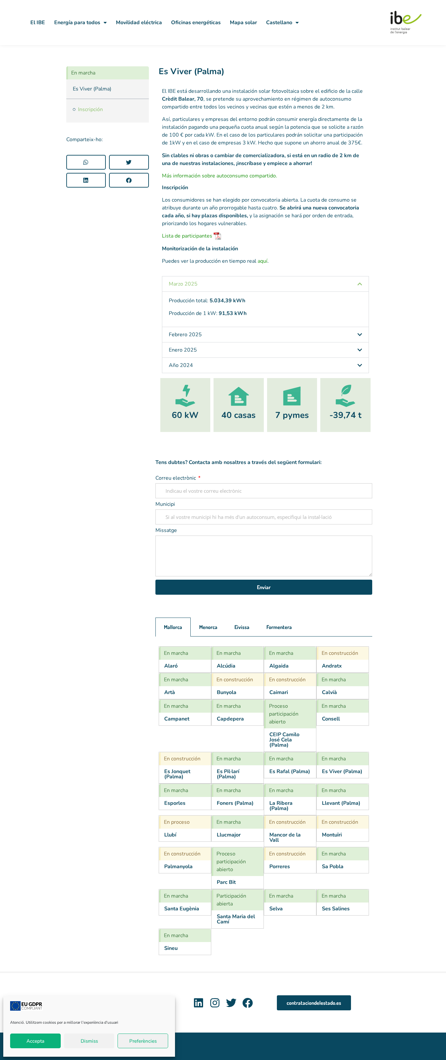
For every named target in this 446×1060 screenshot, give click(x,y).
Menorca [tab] (208, 627)
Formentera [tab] (279, 627)
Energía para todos (77, 22)
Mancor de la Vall (285, 837)
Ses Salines (336, 908)
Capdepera (230, 718)
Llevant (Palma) (341, 803)
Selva (276, 908)
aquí (262, 261)
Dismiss (89, 1041)
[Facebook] (247, 1002)
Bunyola (226, 692)
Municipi (165, 505)
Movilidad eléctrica (139, 22)
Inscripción (90, 109)
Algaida (279, 666)
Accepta (35, 1041)
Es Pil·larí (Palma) (228, 774)
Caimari (278, 692)
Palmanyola (178, 866)
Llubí (170, 834)
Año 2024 (181, 365)
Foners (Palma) (235, 803)
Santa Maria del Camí (236, 919)
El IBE (37, 22)
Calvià (329, 692)
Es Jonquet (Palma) (177, 774)
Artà (169, 692)
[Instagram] (215, 1002)
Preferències (143, 1041)
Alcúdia (226, 666)
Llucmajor (229, 834)
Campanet (176, 718)
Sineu (171, 948)
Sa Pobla (332, 866)
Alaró (171, 666)
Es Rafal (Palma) (289, 771)
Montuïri (332, 834)
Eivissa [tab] (241, 627)
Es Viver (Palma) (191, 71)
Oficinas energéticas (196, 22)
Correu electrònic (176, 478)
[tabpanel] (263, 801)
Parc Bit (226, 882)
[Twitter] (231, 1002)
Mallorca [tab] (173, 627)
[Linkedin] (198, 1002)
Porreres (279, 866)
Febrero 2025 (185, 334)
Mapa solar (243, 22)
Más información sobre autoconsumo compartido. (219, 175)
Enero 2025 (183, 350)
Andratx (332, 666)
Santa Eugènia (181, 908)
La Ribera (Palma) (281, 806)
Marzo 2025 (183, 284)
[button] (86, 162)
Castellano (279, 22)
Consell (331, 718)
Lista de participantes (187, 236)
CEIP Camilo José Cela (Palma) (284, 740)
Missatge (166, 531)
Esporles (174, 803)
